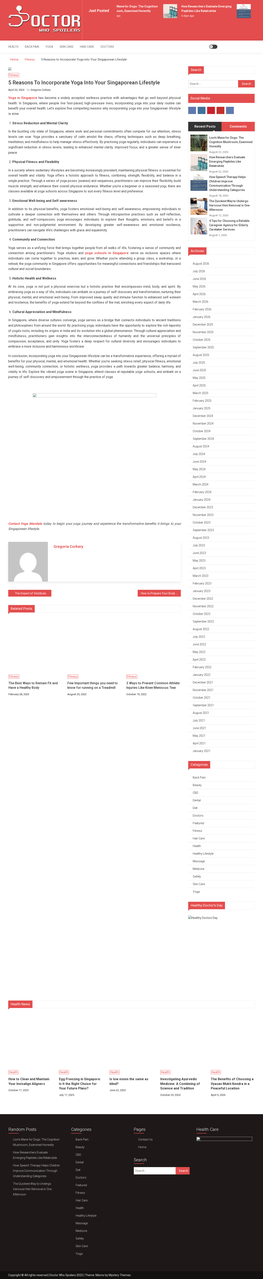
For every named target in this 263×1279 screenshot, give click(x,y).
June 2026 (199, 278)
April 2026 (199, 294)
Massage (199, 861)
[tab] (204, 126)
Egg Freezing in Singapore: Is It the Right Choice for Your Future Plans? (80, 1083)
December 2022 (203, 598)
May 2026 (199, 286)
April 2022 (199, 659)
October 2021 (201, 697)
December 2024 (203, 416)
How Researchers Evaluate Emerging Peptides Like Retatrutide (227, 162)
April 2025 (199, 385)
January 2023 (201, 591)
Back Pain (32, 46)
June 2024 (199, 461)
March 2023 (200, 575)
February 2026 (202, 309)
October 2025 (201, 339)
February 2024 (202, 492)
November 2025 (203, 332)
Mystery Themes (120, 1275)
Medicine (198, 869)
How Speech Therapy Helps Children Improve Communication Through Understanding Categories (227, 183)
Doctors (107, 46)
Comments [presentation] (238, 126)
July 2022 (199, 636)
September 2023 (203, 530)
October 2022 (201, 614)
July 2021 (199, 720)
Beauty (197, 785)
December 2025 (203, 324)
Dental (197, 800)
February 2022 (202, 667)
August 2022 (201, 629)
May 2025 (199, 377)
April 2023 (199, 568)
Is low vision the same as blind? (129, 1081)
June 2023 (199, 553)
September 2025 (203, 347)
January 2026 (201, 317)
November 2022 (203, 606)
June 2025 (199, 370)
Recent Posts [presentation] (205, 126)
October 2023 (201, 522)
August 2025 (201, 355)
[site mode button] (213, 47)
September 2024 (203, 438)
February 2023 (202, 583)
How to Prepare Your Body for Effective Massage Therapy (161, 593)
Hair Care (87, 46)
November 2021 (203, 690)
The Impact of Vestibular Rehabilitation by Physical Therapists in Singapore (33, 593)
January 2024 (201, 499)
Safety (197, 876)
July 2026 (199, 271)
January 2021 (201, 751)
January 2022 (201, 674)
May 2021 (199, 735)
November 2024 (203, 423)
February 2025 (202, 400)
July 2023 (199, 545)
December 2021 (203, 682)
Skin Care (67, 46)
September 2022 (203, 621)
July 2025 (199, 362)
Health (13, 46)
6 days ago (183, 15)
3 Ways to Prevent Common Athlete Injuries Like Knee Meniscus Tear (153, 685)
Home (142, 1147)
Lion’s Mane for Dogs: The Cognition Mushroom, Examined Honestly (231, 142)
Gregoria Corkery (41, 89)
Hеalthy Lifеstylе (203, 853)
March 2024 (200, 484)
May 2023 (199, 560)
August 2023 (201, 537)
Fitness (13, 75)
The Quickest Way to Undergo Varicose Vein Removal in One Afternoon (229, 205)
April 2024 (199, 476)
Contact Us (145, 1139)
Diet (195, 808)
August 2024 (201, 446)
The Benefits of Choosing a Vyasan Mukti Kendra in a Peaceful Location (232, 1083)
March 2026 (200, 301)
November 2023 (203, 515)
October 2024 (201, 431)
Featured (198, 823)
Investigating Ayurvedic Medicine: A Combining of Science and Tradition (180, 1083)
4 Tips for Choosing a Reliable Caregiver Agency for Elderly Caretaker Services (229, 225)
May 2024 (199, 469)
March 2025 (200, 393)
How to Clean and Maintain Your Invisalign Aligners (28, 1081)
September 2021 (203, 705)
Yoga (49, 46)
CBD (195, 792)
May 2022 (199, 652)
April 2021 (199, 743)
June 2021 (199, 728)
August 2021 (201, 713)
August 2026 (201, 263)
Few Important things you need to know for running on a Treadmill (92, 685)
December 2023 (203, 507)
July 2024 (199, 454)
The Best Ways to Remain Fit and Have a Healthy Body (33, 685)
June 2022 (199, 644)
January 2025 (201, 408)
